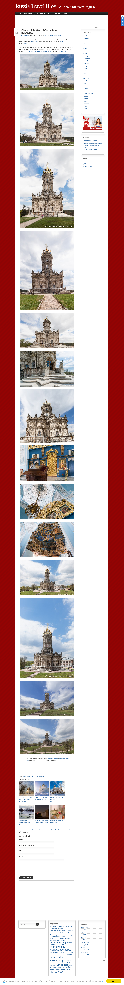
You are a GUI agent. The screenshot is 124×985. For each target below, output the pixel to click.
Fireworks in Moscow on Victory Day (61, 830)
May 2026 (83, 934)
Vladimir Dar (62, 51)
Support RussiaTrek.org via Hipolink (91, 146)
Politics (85, 86)
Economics (86, 58)
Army (84, 41)
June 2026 (83, 932)
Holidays (85, 71)
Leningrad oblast (67, 943)
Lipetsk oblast (54, 944)
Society (85, 98)
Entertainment (87, 63)
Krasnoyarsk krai (61, 940)
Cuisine (85, 51)
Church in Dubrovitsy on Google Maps (39, 51)
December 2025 (85, 947)
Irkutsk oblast (64, 935)
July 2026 (83, 929)
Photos (85, 83)
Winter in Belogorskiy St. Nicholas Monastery (42, 798)
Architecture (86, 38)
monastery (61, 944)
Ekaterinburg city (54, 935)
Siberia (63, 962)
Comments (88, 166)
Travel (85, 106)
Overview (86, 78)
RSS (49, 13)
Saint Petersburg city (59, 959)
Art (84, 43)
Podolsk (25, 43)
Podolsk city (40, 776)
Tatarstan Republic (56, 967)
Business (86, 46)
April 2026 (83, 937)
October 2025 (84, 952)
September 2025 (85, 955)
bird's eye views (66, 928)
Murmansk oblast (55, 952)
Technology (86, 103)
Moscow (61, 41)
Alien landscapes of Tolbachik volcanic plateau (34, 830)
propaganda (60, 955)
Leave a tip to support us (90, 140)
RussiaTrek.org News (89, 93)
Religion (85, 91)
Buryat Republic (55, 930)
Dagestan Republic (68, 933)
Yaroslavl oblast (56, 973)
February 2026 (85, 942)
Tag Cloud (54, 924)
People (85, 81)
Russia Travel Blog (36, 6)
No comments (25, 35)
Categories (87, 33)
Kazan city (53, 940)
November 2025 (85, 950)
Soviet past (62, 964)
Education (86, 61)
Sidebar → (98, 27)
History (85, 68)
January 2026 (84, 945)
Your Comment (23, 857)
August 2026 (84, 927)
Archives (83, 924)
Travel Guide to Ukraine (90, 149)
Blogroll (86, 137)
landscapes (56, 942)
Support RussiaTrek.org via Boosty (93, 143)
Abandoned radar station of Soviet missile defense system (42, 822)
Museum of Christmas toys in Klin (56, 821)
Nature (85, 76)
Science (85, 96)
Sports (85, 101)
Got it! (114, 981)
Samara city (58, 962)
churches (56, 932)
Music (85, 73)
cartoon (62, 930)
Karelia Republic (65, 938)
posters (54, 955)
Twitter (65, 13)
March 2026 (84, 940)
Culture (85, 53)
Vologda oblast (64, 971)
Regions (85, 88)
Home (19, 13)
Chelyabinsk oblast (68, 930)
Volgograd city (55, 971)
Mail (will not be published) (26, 845)
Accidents (86, 36)
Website (21, 851)
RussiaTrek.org (40, 13)
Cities (85, 48)
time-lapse (64, 967)
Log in (85, 161)
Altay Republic (67, 926)
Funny (85, 66)
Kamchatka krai (58, 937)
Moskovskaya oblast (29, 776)
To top (103, 960)
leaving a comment (53, 758)
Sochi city (53, 965)
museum (65, 952)
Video (85, 108)
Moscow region (34, 41)
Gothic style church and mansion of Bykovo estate (57, 799)
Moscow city (57, 946)
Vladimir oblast (60, 969)
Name (21, 839)
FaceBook (57, 13)
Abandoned (56, 926)
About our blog (28, 13)
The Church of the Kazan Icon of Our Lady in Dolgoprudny (26, 799)
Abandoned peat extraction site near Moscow (24, 822)
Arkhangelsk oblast (56, 928)
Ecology (85, 56)
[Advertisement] (54, 21)
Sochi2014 (68, 962)
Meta (85, 158)
